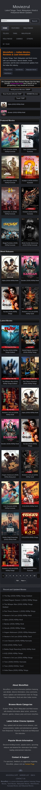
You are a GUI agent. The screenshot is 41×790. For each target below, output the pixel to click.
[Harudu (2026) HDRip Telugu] (10, 309)
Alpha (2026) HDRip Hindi (13, 620)
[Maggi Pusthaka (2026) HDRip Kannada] (10, 241)
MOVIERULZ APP (12, 775)
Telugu (6, 33)
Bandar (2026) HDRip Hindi (14, 624)
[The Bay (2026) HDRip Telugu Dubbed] (10, 348)
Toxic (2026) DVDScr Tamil (13, 666)
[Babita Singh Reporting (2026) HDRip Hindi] (10, 535)
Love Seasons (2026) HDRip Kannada (18, 641)
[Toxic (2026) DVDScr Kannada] (30, 147)
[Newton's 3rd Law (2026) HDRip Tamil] (30, 309)
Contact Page (29, 764)
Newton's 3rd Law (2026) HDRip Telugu (18, 658)
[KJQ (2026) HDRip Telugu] (30, 535)
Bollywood (28, 28)
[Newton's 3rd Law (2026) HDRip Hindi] (10, 410)
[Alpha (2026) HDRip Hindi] (4, 107)
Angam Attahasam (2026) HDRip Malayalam (20, 632)
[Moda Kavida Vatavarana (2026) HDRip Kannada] (30, 241)
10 (34, 576)
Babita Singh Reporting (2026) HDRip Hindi (19, 649)
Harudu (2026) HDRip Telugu (14, 628)
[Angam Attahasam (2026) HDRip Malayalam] (10, 473)
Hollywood (7, 39)
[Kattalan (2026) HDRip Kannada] (30, 209)
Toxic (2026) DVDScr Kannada (15, 662)
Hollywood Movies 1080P (20, 89)
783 (17, 580)
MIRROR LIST (24, 775)
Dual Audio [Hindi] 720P (12, 94)
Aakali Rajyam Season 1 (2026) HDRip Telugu (20, 600)
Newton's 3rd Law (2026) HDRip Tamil (18, 636)
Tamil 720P (20, 98)
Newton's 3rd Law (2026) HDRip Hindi (18, 615)
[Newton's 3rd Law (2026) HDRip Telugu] (10, 566)
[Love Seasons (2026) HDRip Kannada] (10, 147)
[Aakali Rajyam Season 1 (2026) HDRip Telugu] (30, 348)
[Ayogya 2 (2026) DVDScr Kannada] (30, 178)
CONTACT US (20, 779)
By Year (6, 44)
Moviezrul (21, 6)
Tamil (15, 33)
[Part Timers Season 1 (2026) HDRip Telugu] (30, 379)
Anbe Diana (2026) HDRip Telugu (16, 670)
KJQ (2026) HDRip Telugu (13, 653)
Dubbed (19, 39)
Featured (15, 28)
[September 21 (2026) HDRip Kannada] (10, 209)
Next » (23, 580)
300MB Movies (32, 94)
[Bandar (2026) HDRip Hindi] (4, 115)
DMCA (33, 775)
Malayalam (26, 33)
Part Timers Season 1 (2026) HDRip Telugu (19, 611)
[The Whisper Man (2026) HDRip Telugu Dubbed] (10, 379)
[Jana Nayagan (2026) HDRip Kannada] (10, 178)
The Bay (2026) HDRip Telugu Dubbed (18, 596)
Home (5, 28)
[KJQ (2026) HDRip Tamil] (30, 504)
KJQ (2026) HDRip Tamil (13, 645)
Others (30, 39)
